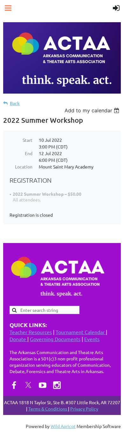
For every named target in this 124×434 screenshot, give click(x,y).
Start (27, 140)
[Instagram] (56, 385)
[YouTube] (42, 385)
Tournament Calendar (81, 332)
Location (23, 166)
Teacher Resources (31, 332)
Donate (18, 339)
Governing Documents (55, 339)
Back (15, 103)
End (28, 153)
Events (92, 339)
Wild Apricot (63, 426)
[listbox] (93, 110)
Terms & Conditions (48, 408)
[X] (28, 385)
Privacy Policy (84, 408)
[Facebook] (14, 385)
